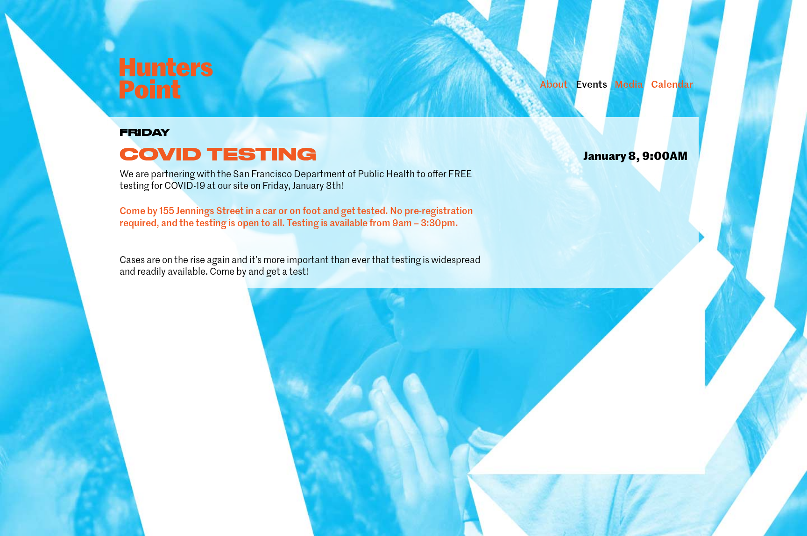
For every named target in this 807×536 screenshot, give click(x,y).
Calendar (672, 84)
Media (629, 84)
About (554, 84)
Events (591, 84)
